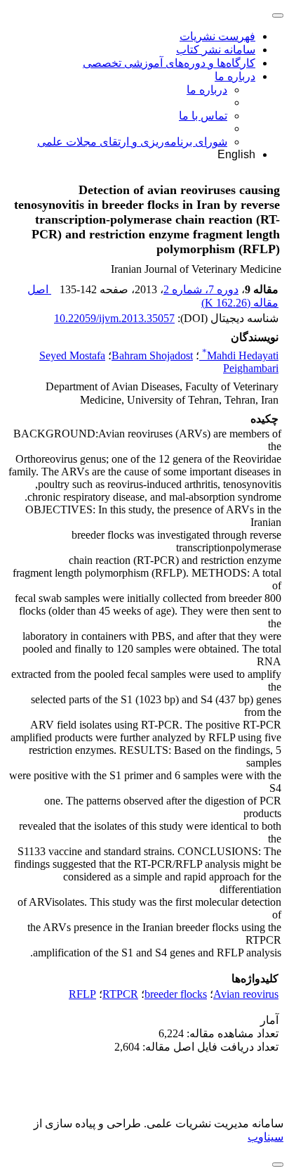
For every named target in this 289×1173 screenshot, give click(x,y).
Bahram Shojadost (152, 355)
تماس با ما (203, 116)
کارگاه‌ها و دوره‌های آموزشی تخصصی (169, 63)
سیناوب (265, 1137)
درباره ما (235, 76)
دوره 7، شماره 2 (200, 289)
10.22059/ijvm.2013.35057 (114, 318)
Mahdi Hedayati (240, 355)
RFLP (82, 994)
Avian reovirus (245, 994)
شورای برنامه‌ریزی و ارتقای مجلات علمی (132, 142)
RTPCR (120, 994)
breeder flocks (175, 994)
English (236, 154)
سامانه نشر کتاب (215, 50)
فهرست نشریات (217, 36)
